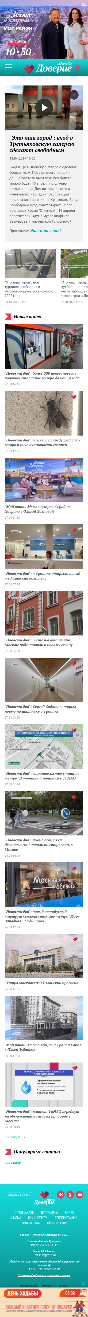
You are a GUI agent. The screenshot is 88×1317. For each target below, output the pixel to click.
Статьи (16, 1217)
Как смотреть (37, 1217)
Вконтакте (61, 1194)
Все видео (12, 1137)
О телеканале (24, 1212)
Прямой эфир (57, 1223)
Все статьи (13, 1163)
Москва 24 (48, 1285)
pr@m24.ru (49, 1255)
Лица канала (30, 1223)
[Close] (83, 1284)
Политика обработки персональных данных (44, 1275)
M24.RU (64, 1285)
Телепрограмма (66, 1217)
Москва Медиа (29, 1285)
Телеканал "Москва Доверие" (47, 67)
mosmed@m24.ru (49, 1268)
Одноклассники (70, 1194)
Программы (49, 1212)
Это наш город (45, 230)
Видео (69, 1212)
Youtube (79, 1194)
